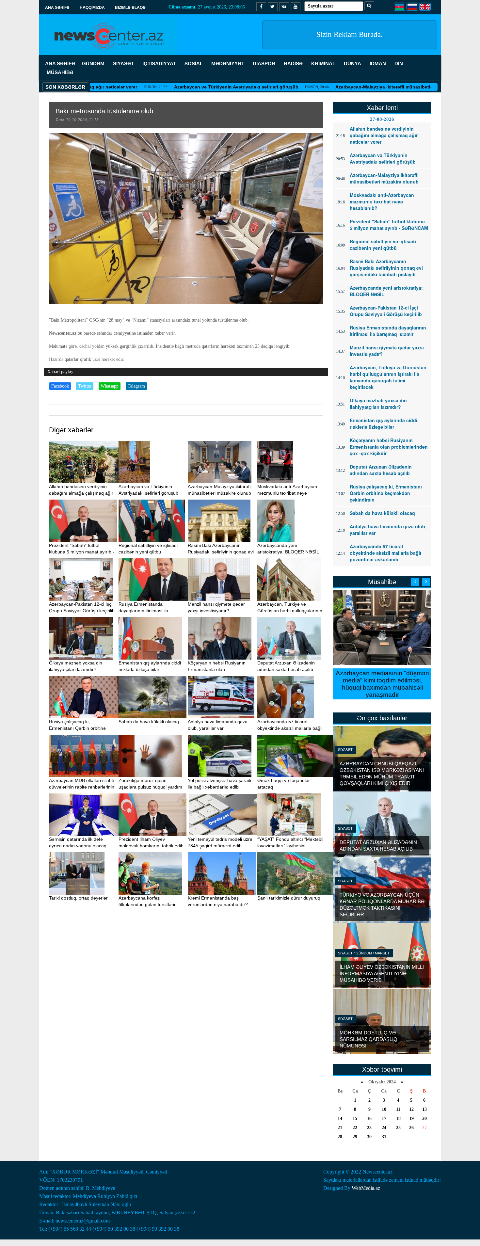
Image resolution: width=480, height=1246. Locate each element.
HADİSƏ (293, 63)
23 (369, 1127)
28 (340, 1136)
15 (355, 1118)
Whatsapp (110, 386)
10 (384, 1109)
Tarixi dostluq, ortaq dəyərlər (78, 898)
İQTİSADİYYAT (159, 63)
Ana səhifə (57, 7)
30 (369, 1136)
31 (384, 1136)
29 (355, 1136)
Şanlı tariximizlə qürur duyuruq (288, 898)
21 (340, 1127)
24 (384, 1127)
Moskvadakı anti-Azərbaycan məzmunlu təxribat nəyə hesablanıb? (287, 493)
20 (424, 1118)
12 (411, 1109)
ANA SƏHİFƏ (60, 63)
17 (384, 1118)
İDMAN (378, 63)
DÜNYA (352, 63)
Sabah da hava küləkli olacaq (149, 721)
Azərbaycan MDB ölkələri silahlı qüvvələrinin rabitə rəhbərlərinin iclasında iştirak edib (81, 787)
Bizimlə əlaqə (130, 7)
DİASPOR (264, 63)
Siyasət (345, 750)
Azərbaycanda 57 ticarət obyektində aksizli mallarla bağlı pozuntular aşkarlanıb (290, 728)
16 (369, 1118)
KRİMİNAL (323, 63)
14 (340, 1118)
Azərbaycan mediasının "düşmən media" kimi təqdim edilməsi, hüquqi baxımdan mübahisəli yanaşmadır (382, 684)
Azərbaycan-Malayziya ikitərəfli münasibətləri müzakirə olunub (361, 86)
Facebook (60, 386)
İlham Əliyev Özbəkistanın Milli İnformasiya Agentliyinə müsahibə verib (382, 973)
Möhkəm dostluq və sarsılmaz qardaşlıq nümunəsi (368, 1039)
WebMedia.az (366, 1188)
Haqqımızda (92, 7)
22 (355, 1127)
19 (411, 1118)
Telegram (136, 386)
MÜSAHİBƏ (60, 72)
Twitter (84, 386)
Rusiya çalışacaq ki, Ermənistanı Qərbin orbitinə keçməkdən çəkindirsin (77, 728)
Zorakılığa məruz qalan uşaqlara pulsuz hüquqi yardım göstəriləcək (150, 787)
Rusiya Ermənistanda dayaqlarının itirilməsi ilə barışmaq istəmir (143, 610)
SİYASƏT (123, 63)
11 (398, 1109)
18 (398, 1118)
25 (398, 1127)
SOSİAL (193, 63)
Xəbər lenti (382, 107)
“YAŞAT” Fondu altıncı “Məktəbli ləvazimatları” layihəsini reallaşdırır (290, 846)
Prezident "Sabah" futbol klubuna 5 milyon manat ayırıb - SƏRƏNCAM (81, 552)
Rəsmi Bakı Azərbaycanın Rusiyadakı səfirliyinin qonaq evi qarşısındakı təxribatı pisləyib (221, 552)
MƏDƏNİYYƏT (227, 63)
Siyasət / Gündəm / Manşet (364, 953)
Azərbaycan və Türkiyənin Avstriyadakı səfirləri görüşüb (193, 86)
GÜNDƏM (93, 63)
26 (411, 1127)
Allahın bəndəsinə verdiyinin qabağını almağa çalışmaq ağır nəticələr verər (81, 493)
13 (424, 1109)
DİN (398, 63)
